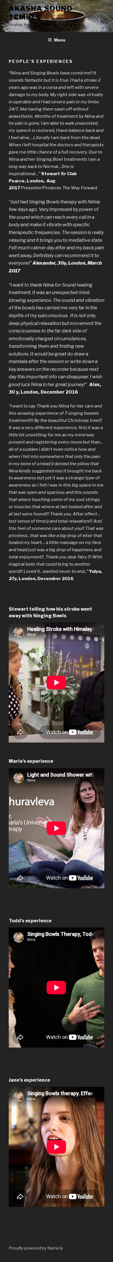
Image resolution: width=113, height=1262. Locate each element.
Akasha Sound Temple (41, 12)
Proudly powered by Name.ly (36, 1248)
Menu (59, 40)
